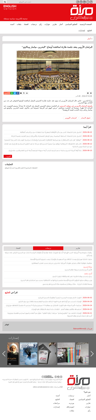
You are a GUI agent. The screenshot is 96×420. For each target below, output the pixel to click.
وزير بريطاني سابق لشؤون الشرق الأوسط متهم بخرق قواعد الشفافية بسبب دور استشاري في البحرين (56, 280)
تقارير (54, 24)
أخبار (61, 24)
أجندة (12, 24)
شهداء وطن (12, 345)
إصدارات (81, 31)
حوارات (47, 24)
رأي (40, 24)
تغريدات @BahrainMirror (82, 329)
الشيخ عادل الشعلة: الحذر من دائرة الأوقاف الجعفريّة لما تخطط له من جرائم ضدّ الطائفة (56, 132)
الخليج (89, 31)
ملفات (19, 24)
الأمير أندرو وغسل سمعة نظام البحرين (78, 268)
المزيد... (8, 156)
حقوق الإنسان (85, 118)
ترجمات (34, 24)
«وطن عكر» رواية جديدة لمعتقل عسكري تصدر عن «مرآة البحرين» (68, 349)
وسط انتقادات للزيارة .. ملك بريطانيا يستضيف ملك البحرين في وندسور (67, 284)
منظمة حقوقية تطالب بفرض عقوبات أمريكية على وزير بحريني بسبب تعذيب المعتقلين (62, 263)
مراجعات (56, 403)
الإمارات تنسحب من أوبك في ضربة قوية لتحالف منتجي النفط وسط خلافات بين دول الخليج (55, 301)
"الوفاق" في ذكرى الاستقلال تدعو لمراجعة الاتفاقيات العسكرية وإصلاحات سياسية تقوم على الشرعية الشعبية (48, 140)
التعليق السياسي (71, 24)
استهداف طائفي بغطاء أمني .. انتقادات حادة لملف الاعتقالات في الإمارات (61, 309)
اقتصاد (26, 24)
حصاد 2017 (50, 345)
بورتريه (71, 403)
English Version (10, 7)
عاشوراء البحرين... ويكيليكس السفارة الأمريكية (31, 348)
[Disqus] (48, 207)
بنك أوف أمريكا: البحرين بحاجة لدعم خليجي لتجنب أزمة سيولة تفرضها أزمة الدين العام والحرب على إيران (50, 150)
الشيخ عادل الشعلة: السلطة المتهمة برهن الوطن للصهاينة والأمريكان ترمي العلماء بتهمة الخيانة (51, 136)
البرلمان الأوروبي (71, 118)
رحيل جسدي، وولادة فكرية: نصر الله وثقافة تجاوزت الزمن (72, 275)
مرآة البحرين (81, 12)
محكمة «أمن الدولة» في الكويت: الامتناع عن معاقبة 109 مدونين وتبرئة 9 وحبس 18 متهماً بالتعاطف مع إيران (49, 305)
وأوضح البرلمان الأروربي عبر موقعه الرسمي (76, 106)
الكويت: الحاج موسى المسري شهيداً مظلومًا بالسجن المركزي (65, 297)
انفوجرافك (70, 407)
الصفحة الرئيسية (86, 24)
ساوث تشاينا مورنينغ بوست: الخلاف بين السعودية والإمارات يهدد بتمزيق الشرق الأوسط (61, 259)
